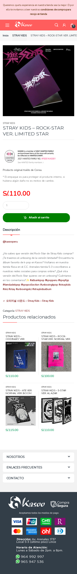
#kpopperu (51, 280)
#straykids (65, 284)
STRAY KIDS (19, 35)
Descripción (11, 230)
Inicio (6, 35)
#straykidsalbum (41, 289)
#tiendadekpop (11, 284)
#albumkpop (37, 280)
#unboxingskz (24, 289)
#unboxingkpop (49, 284)
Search (56, 25)
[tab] (11, 231)
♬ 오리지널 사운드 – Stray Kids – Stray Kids (28, 301)
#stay (12, 289)
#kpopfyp (63, 280)
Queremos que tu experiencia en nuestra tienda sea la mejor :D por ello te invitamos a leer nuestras (38, 10)
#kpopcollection (30, 284)
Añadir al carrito (39, 217)
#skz (5, 289)
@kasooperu (10, 241)
